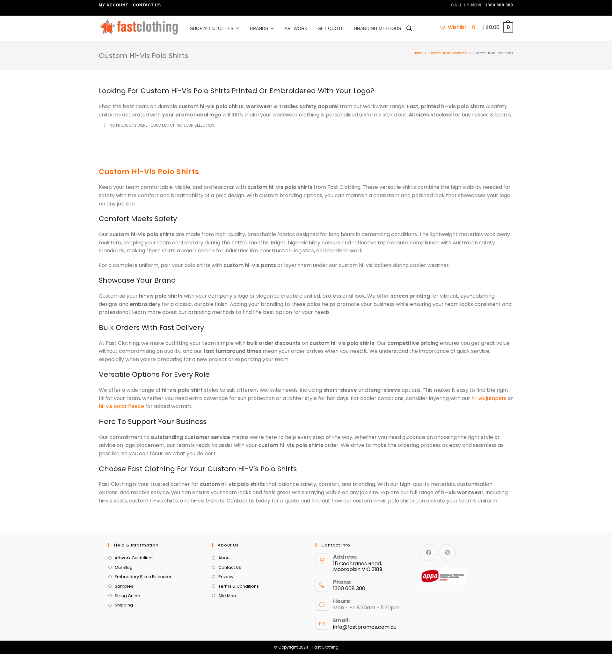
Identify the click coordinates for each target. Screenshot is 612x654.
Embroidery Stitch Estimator (143, 577)
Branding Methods (377, 28)
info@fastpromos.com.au (365, 627)
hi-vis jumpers (488, 398)
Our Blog (124, 567)
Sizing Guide (127, 596)
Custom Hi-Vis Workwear (448, 53)
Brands (259, 28)
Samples (124, 586)
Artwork (296, 28)
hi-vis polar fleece (121, 406)
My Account (113, 5)
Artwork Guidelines (134, 558)
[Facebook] (428, 552)
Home (418, 53)
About (224, 558)
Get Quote (330, 28)
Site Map (227, 596)
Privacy (225, 577)
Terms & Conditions (238, 586)
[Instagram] (447, 552)
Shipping (124, 605)
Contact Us (147, 5)
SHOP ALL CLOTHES (211, 28)
